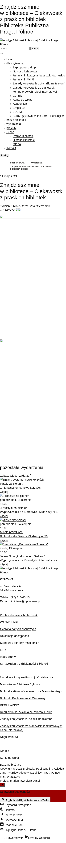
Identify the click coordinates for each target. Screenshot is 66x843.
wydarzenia (13, 123)
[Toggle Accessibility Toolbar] (2, 785)
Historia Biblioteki (24, 140)
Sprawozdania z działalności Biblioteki (24, 663)
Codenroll (45, 837)
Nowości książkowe (25, 71)
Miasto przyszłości (11, 532)
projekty (11, 128)
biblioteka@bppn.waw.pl (25, 601)
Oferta (17, 144)
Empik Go (19, 107)
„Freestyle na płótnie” (13, 507)
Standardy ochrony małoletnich (19, 642)
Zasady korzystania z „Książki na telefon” (39, 83)
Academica (20, 103)
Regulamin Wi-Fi (23, 79)
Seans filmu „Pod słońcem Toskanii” (22, 556)
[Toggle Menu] (1, 53)
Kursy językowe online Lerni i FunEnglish (39, 115)
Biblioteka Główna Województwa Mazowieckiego (31, 691)
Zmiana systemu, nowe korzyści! (20, 487)
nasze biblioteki (16, 119)
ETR (3, 649)
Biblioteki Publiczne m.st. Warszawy (22, 698)
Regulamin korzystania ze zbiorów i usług (39, 75)
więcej (4, 491)
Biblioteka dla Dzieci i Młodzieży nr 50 (24, 536)
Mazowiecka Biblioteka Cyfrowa (20, 684)
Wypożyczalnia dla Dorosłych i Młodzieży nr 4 (29, 511)
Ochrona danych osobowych (18, 629)
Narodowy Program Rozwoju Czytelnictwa (26, 677)
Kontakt (11, 148)
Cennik (17, 95)
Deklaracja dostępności (14, 636)
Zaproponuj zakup (24, 67)
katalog (11, 59)
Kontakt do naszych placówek (18, 615)
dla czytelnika (15, 63)
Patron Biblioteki (23, 136)
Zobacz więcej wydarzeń (15, 475)
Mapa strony (8, 656)
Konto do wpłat (22, 99)
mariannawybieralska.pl (25, 780)
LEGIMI (17, 111)
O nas (10, 132)
